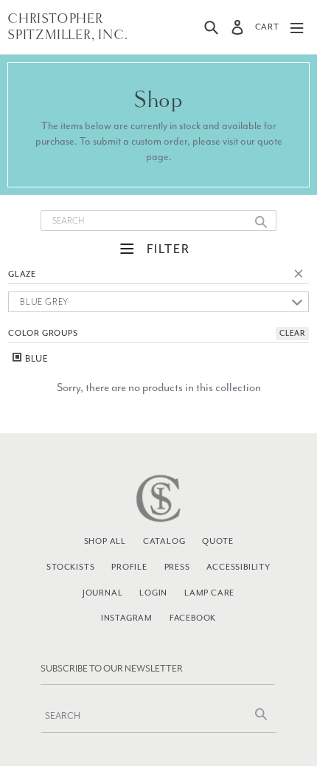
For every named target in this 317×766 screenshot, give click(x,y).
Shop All (105, 541)
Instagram (127, 618)
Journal (103, 592)
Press (177, 567)
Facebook (193, 618)
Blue (36, 359)
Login (153, 592)
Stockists (70, 567)
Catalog (164, 541)
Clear (301, 276)
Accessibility (238, 567)
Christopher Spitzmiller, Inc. (67, 27)
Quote (217, 541)
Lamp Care (209, 592)
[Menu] (296, 27)
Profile (129, 567)
